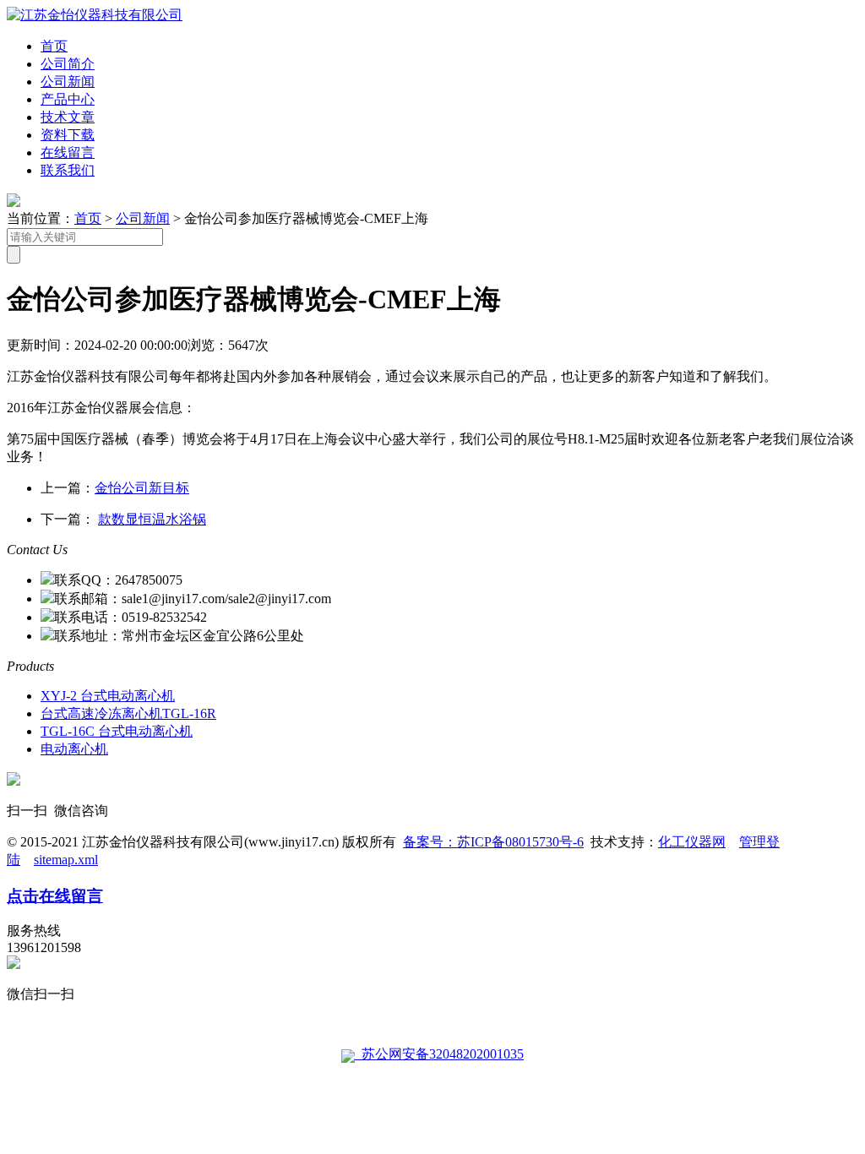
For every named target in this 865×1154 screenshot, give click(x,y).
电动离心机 (74, 749)
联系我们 (68, 170)
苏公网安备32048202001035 (439, 1054)
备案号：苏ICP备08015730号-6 (493, 842)
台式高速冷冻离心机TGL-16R (128, 713)
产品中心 (68, 99)
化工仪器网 (692, 842)
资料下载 (68, 135)
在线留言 (68, 152)
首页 (54, 46)
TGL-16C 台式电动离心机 (117, 731)
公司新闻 (68, 81)
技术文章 (68, 117)
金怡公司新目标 (142, 488)
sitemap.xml (66, 859)
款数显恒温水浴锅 (152, 519)
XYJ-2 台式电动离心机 (108, 696)
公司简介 (68, 64)
